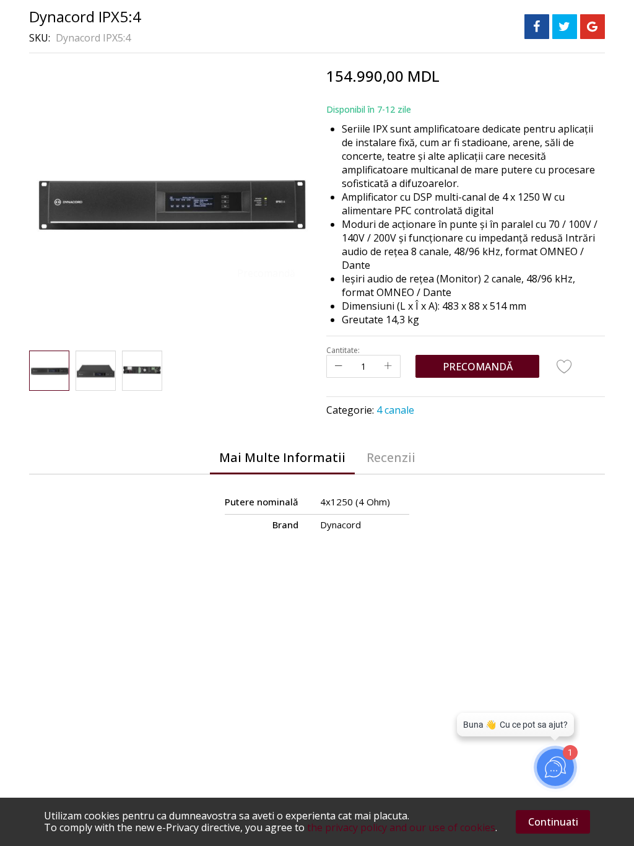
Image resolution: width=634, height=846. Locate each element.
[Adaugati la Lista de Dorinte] (565, 366)
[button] (96, 371)
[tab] (282, 457)
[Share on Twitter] (564, 26)
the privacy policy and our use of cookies (401, 827)
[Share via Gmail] (592, 26)
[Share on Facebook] (536, 26)
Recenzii (391, 457)
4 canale (395, 410)
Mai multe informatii (282, 457)
